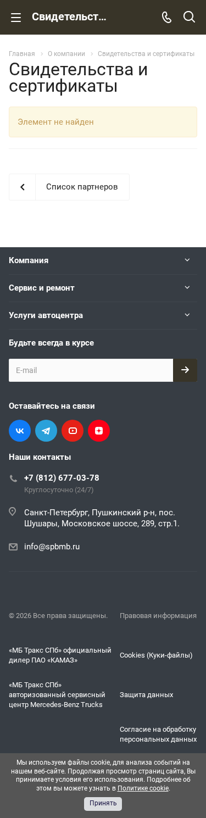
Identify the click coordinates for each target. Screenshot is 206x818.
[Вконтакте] (20, 431)
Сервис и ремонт (42, 288)
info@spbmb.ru (52, 547)
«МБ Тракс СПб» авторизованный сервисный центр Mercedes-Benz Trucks (57, 695)
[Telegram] (46, 431)
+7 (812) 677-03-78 (61, 478)
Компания (28, 260)
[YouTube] (72, 431)
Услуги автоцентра (46, 315)
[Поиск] (189, 18)
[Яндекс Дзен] (99, 431)
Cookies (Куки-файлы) (156, 655)
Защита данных (146, 695)
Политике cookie (143, 788)
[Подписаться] (185, 370)
